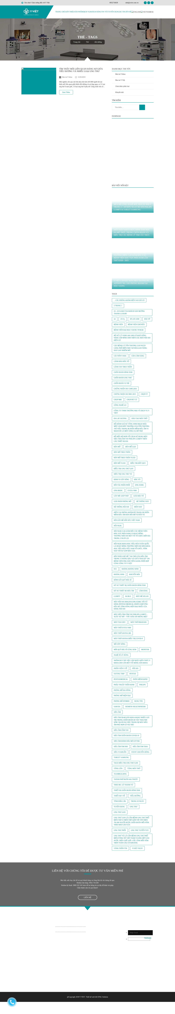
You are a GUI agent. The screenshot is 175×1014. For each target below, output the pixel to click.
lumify (117, 596)
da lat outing (120, 418)
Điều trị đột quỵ (138, 463)
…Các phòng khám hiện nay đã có (129, 300)
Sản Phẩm (78, 12)
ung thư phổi (120, 830)
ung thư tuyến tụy (140, 830)
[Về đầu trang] (87, 908)
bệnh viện (118, 324)
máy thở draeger (138, 622)
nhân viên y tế (120, 668)
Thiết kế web (90, 997)
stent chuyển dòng (140, 752)
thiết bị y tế (119, 796)
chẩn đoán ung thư (123, 378)
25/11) (122, 319)
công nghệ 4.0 (120, 405)
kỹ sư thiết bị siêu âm (124, 591)
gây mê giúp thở (121, 496)
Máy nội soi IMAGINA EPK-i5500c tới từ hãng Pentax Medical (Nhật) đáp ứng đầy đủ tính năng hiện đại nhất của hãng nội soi (131, 605)
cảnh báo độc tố (121, 361)
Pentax (132, 674)
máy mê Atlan (142, 596)
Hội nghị (117, 526)
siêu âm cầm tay (121, 730)
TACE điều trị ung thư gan (126, 763)
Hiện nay (138, 507)
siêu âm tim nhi (121, 746)
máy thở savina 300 (122, 633)
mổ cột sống (119, 644)
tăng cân (118, 768)
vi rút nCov (137, 848)
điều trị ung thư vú (123, 474)
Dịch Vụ (86, 12)
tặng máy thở (133, 768)
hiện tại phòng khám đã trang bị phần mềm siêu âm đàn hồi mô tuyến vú (131, 513)
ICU (115, 569)
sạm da (117, 707)
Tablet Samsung (121, 757)
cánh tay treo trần (123, 367)
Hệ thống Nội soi (121, 507)
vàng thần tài (120, 848)
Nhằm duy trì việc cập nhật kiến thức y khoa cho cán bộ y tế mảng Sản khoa (132, 662)
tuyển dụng (119, 807)
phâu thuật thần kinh (124, 685)
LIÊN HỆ (87, 897)
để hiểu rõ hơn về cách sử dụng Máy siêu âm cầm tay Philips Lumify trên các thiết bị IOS (130, 439)
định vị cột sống (121, 479)
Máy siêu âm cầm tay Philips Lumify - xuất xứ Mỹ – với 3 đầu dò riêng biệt (130, 615)
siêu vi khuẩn (120, 752)
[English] (136, 12)
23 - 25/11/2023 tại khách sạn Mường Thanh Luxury (129, 312)
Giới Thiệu (69, 12)
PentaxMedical (121, 679)
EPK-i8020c (118, 490)
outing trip (119, 674)
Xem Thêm (66, 92)
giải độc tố (138, 496)
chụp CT (144, 394)
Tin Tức (104, 12)
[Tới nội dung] (87, 59)
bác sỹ (147, 319)
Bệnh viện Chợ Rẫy (136, 324)
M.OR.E (128, 596)
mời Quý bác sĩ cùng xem (125, 649)
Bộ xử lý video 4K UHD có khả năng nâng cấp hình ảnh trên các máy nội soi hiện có (132, 338)
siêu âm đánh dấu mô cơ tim (126, 741)
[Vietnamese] (147, 12)
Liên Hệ (128, 12)
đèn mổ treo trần (122, 452)
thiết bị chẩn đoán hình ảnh (127, 790)
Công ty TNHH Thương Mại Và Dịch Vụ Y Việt (131, 412)
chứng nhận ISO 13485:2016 (125, 389)
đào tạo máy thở (139, 418)
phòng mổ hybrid (121, 701)
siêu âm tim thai (140, 746)
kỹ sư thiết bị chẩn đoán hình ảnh (130, 585)
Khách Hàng (95, 12)
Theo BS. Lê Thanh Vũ (123, 785)
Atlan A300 (134, 319)
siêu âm (117, 712)
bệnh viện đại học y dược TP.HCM (128, 330)
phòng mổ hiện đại (122, 696)
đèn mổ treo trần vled (124, 458)
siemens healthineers (135, 707)
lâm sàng (143, 591)
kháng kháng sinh (130, 569)
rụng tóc (138, 701)
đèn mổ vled (119, 463)
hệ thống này (142, 501)
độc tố (137, 479)
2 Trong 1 (118, 306)
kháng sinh (119, 574)
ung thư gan (119, 812)
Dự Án (122, 12)
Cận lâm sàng (137, 356)
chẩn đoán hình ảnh (123, 372)
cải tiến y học (120, 356)
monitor (145, 649)
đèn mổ (117, 447)
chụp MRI (118, 400)
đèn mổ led (130, 447)
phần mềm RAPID (140, 679)
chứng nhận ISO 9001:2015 (125, 394)
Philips (142, 685)
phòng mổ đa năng (122, 690)
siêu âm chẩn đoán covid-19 (126, 736)
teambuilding (120, 774)
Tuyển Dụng (113, 12)
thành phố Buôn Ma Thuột (126, 779)
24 (114, 319)
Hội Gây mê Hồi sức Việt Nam (127, 520)
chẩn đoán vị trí (121, 383)
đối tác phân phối (122, 485)
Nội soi (135, 668)
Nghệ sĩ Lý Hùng (121, 655)
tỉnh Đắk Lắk (120, 801)
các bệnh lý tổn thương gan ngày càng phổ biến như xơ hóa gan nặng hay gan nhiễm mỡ (130, 348)
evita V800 (132, 490)
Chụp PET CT (132, 400)
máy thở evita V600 (122, 628)
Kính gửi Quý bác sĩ (122, 580)
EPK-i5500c (139, 485)
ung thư (133, 807)
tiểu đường (135, 796)
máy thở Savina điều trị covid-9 (128, 639)
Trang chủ (60, 12)
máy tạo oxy (119, 622)
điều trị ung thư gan (123, 468)
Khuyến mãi (134, 574)
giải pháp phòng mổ (122, 501)
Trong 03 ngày (137, 801)
